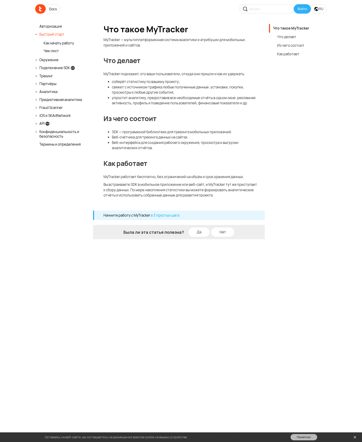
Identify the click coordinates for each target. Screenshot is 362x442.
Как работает (288, 54)
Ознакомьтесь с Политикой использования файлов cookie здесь (237, 437)
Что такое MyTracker (291, 28)
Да (199, 232)
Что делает (286, 36)
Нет (223, 232)
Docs (53, 9)
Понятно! (304, 437)
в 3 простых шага (165, 215)
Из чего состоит (290, 45)
